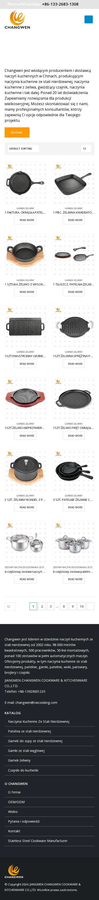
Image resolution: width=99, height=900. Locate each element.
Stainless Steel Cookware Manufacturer (37, 841)
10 (82, 606)
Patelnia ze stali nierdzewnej (29, 731)
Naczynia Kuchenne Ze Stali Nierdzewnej (38, 721)
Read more (27, 220)
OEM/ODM (16, 802)
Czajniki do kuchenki (23, 770)
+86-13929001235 (31, 691)
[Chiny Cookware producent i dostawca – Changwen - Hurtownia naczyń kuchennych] (17, 19)
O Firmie (14, 792)
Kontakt (14, 831)
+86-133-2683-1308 (60, 4)
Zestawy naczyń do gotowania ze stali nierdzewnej (33, 567)
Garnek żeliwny (25, 208)
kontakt (17, 132)
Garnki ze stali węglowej (26, 750)
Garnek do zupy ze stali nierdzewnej (35, 741)
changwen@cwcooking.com (36, 702)
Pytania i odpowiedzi (24, 821)
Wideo (13, 811)
